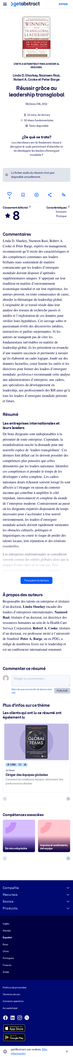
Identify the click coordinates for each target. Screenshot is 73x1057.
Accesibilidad (10, 1008)
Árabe (6, 972)
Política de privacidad (14, 987)
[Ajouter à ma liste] (36, 194)
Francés (7, 965)
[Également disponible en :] (63, 194)
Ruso (5, 944)
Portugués (8, 958)
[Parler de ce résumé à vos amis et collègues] (50, 194)
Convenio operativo (13, 1001)
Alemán (7, 930)
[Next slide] (68, 799)
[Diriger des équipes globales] (36, 742)
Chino (6, 951)
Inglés (6, 923)
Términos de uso (11, 994)
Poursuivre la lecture (36, 580)
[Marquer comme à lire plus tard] (23, 194)
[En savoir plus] (30, 206)
